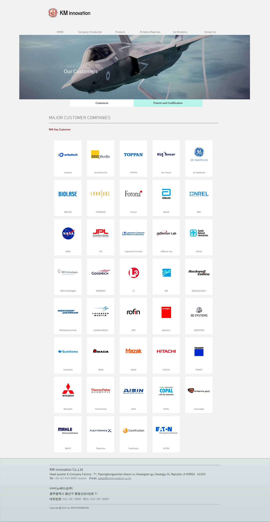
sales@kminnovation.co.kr (114, 478)
